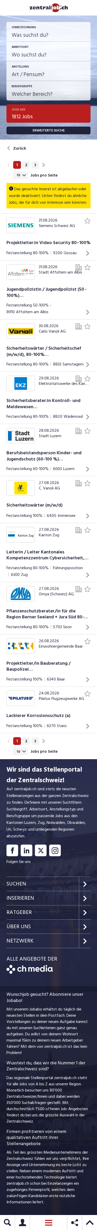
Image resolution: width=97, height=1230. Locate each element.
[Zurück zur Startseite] (29, 972)
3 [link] (35, 165)
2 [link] (26, 165)
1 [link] (17, 165)
